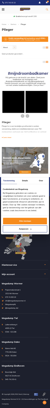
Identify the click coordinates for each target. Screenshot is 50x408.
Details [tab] (25, 181)
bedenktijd (26, 16)
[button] (13, 102)
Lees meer (7, 137)
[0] (47, 3)
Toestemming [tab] (9, 181)
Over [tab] (41, 181)
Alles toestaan (25, 221)
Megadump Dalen (11, 342)
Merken (13, 24)
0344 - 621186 (10, 332)
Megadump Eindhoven (13, 365)
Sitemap (26, 394)
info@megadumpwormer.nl (15, 301)
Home (4, 24)
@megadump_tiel (11, 308)
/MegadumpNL (10, 304)
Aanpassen (23, 229)
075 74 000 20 (10, 297)
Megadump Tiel (10, 318)
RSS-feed (18, 394)
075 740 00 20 (10, 3)
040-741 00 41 (10, 379)
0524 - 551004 (10, 356)
